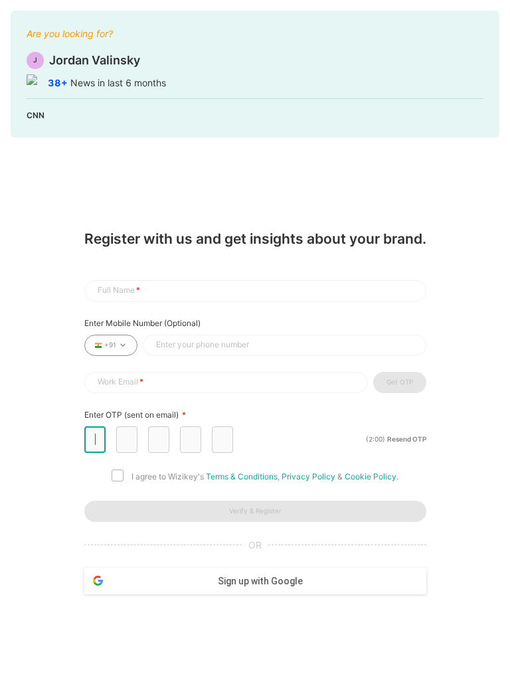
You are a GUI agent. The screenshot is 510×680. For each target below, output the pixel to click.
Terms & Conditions (242, 476)
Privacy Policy (308, 476)
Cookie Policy (370, 476)
